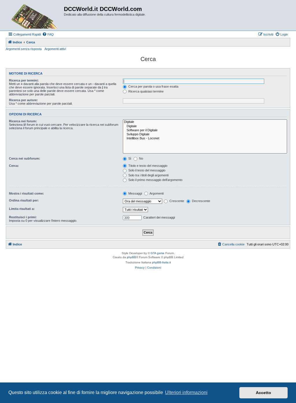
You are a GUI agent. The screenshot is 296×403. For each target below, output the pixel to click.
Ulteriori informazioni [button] (186, 392)
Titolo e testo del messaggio (147, 165)
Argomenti (156, 193)
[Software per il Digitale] (204, 130)
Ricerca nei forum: (23, 121)
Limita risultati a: (22, 208)
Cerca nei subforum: (24, 158)
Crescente (176, 201)
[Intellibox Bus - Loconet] (204, 138)
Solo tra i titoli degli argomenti (148, 175)
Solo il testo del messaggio (146, 170)
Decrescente (200, 201)
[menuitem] (48, 34)
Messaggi (134, 193)
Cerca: (14, 165)
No (140, 158)
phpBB (131, 257)
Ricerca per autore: (23, 100)
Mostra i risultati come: (26, 193)
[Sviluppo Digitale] (204, 134)
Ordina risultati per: (24, 200)
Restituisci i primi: (23, 217)
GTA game (157, 253)
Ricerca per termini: (24, 80)
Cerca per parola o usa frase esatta (152, 86)
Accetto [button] (263, 392)
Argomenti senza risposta (24, 49)
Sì (129, 158)
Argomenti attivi (55, 49)
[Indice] (35, 15)
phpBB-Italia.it (161, 262)
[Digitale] (204, 122)
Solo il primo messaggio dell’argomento (154, 180)
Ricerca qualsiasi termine (145, 91)
